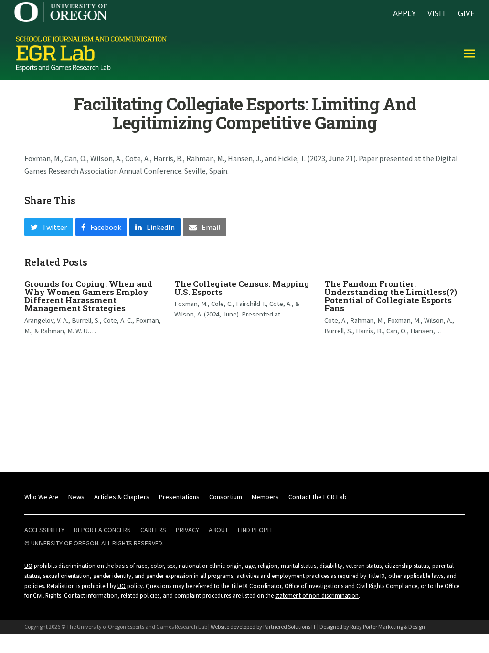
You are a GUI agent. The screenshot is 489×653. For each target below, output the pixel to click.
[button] (469, 53)
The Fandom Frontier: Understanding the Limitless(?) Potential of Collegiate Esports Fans (390, 296)
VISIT (436, 13)
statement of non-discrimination (317, 595)
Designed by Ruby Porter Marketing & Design (372, 626)
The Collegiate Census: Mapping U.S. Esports (241, 287)
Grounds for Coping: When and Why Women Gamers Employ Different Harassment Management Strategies (88, 296)
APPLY (404, 13)
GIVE (466, 13)
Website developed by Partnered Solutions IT (263, 626)
